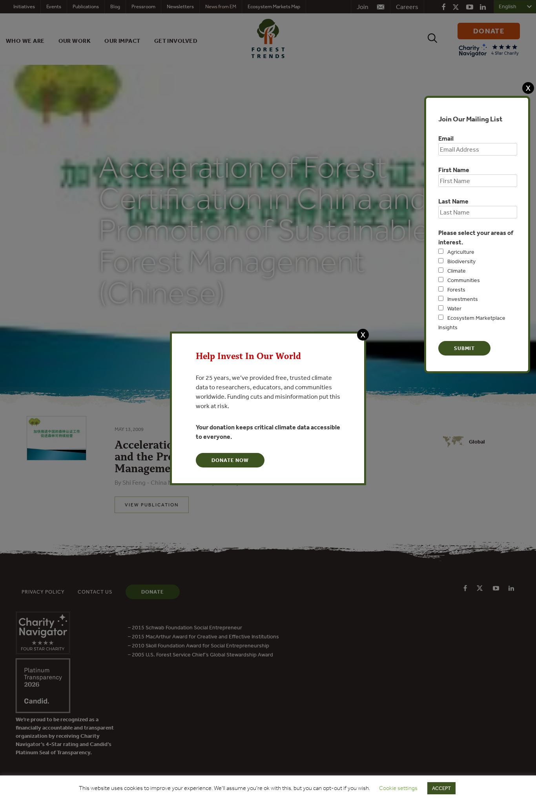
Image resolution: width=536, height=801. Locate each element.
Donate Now (230, 460)
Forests (456, 289)
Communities (463, 280)
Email (446, 138)
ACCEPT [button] (441, 788)
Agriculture (460, 251)
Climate (456, 270)
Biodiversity (461, 261)
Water (454, 308)
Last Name (453, 201)
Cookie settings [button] (398, 788)
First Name (453, 170)
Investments (462, 298)
